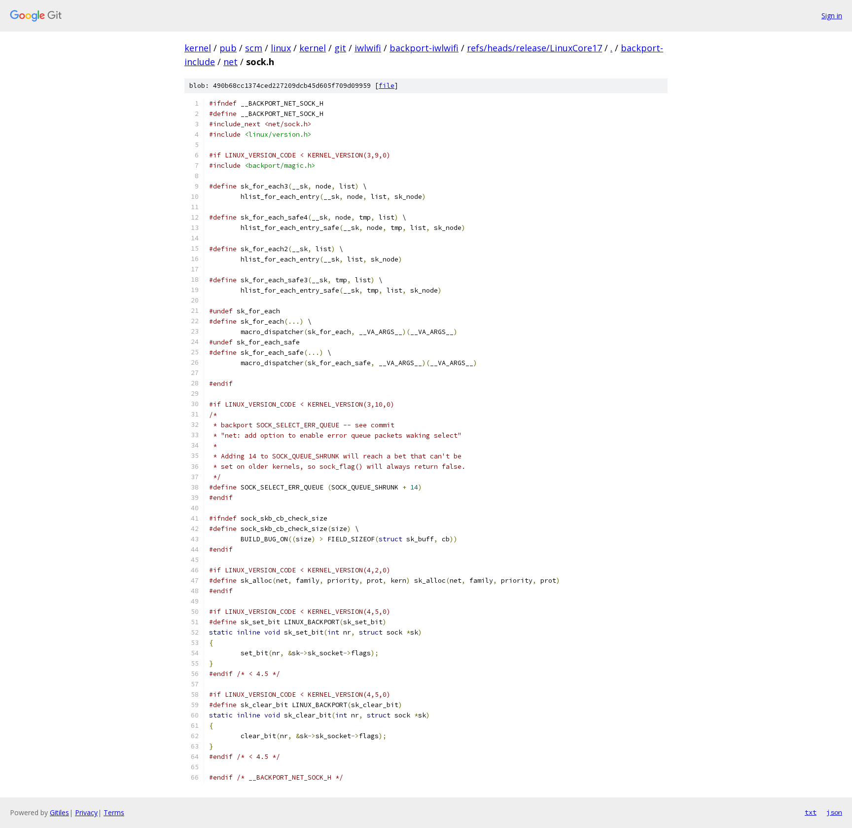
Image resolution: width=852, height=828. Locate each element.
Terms (114, 812)
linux (281, 48)
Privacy (86, 812)
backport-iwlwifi (424, 48)
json (834, 812)
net (230, 62)
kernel (197, 48)
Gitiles (59, 812)
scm (253, 48)
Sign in (831, 15)
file (386, 85)
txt (810, 812)
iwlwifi (368, 48)
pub (228, 48)
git (340, 48)
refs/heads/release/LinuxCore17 (534, 48)
